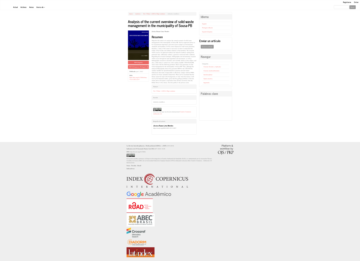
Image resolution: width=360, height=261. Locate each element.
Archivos (23, 7)
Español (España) (207, 32)
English (204, 24)
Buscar (352, 7)
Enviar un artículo (207, 47)
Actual (15, 7)
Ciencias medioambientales (211, 71)
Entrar (356, 2)
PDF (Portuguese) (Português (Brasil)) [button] (139, 67)
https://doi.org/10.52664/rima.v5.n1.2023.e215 (138, 78)
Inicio (131, 14)
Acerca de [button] (40, 7)
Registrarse (347, 2)
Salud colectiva (208, 79)
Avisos (31, 7)
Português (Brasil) (207, 28)
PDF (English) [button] (138, 62)
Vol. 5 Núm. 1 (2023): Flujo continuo (154, 14)
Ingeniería (206, 82)
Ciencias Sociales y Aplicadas (212, 67)
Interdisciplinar (208, 75)
